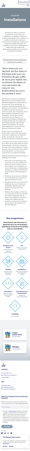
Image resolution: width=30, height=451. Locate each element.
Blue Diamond (12, 411)
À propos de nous (6, 373)
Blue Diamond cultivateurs (9, 375)
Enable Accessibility (24, 2)
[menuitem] (2, 431)
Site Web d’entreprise (7, 387)
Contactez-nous (6, 385)
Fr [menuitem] (5, 430)
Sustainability (5, 377)
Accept (11, 446)
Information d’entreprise (8, 389)
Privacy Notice (6, 443)
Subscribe (7, 426)
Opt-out (5, 446)
